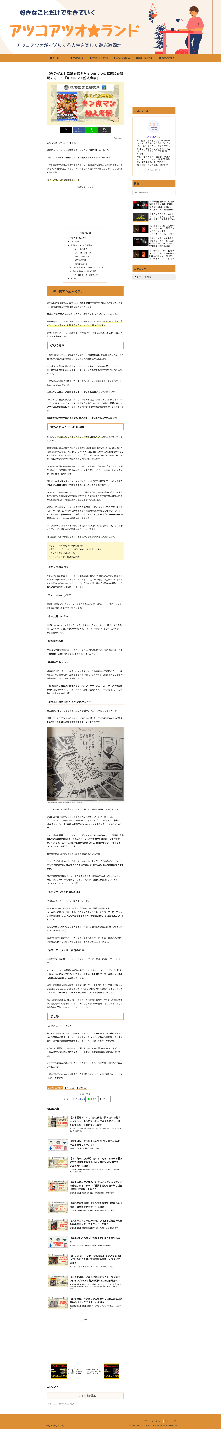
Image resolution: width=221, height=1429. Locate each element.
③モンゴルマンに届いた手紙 (84, 271)
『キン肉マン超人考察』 (78, 238)
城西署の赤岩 (80, 260)
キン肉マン (71, 1088)
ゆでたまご (82, 1088)
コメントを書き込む (85, 1395)
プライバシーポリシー (153, 1421)
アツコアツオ (154, 136)
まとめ (73, 278)
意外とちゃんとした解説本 (81, 245)
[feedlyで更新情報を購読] (155, 169)
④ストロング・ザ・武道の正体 (85, 274)
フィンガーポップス (83, 252)
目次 (82, 232)
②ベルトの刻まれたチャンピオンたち (88, 267)
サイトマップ (170, 1421)
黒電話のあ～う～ (82, 263)
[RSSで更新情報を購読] (159, 169)
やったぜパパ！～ (82, 256)
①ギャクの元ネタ (80, 249)
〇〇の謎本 (74, 241)
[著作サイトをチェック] (148, 169)
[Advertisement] (85, 207)
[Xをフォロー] (152, 169)
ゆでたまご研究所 (56, 1088)
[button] (104, 130)
